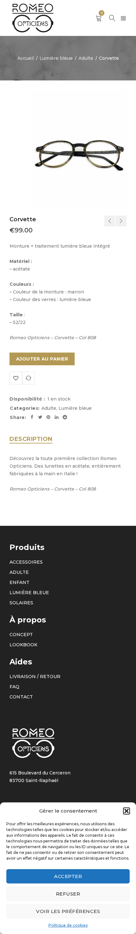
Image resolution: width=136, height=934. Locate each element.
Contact (21, 697)
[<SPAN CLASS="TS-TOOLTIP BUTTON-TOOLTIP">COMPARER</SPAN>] (28, 378)
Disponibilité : (27, 399)
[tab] (31, 439)
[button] (126, 811)
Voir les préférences (68, 911)
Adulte (85, 58)
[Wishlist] (15, 378)
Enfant (19, 582)
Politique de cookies (68, 925)
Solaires (21, 603)
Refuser (68, 894)
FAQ (14, 687)
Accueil (25, 58)
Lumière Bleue (29, 592)
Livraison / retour (34, 676)
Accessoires (26, 562)
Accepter (68, 876)
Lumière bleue (56, 58)
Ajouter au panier (42, 359)
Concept (21, 634)
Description (31, 439)
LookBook (23, 645)
